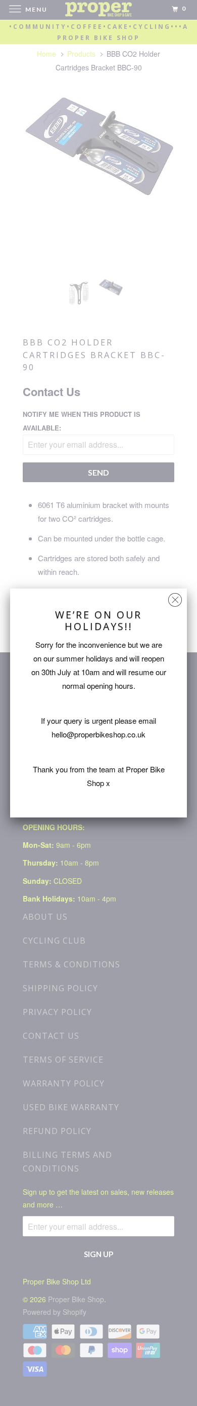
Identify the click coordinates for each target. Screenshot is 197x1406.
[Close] (175, 597)
